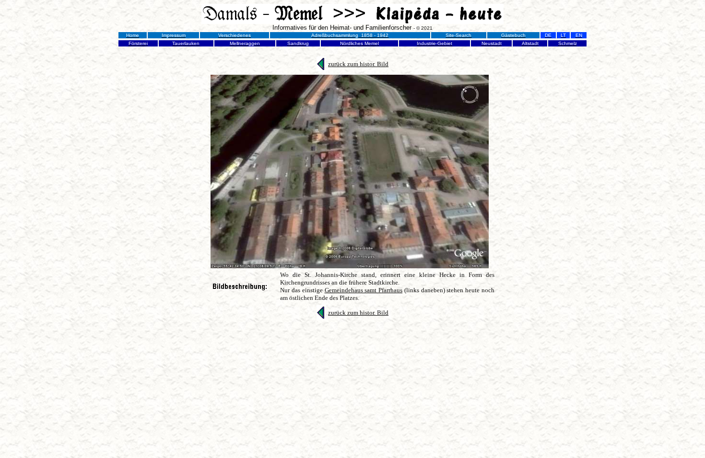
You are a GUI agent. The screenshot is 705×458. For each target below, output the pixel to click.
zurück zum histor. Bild (358, 64)
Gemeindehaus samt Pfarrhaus (364, 290)
